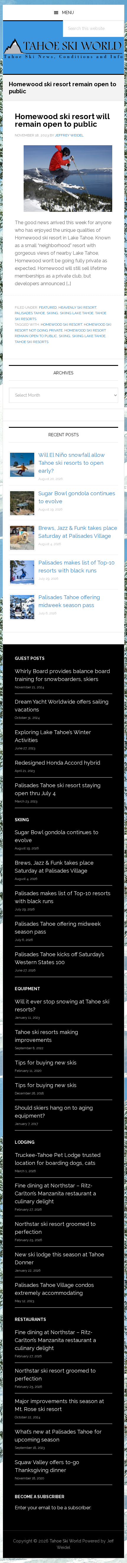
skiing (64, 336)
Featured (48, 307)
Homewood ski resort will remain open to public (62, 120)
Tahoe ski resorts (31, 342)
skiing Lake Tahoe (76, 313)
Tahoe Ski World (63, 50)
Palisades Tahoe (30, 313)
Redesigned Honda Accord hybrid (57, 763)
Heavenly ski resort (77, 307)
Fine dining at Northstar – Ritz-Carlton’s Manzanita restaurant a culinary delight (55, 1193)
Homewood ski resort (61, 324)
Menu (68, 12)
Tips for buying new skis (45, 1063)
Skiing (52, 313)
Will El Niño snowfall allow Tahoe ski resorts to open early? (71, 463)
